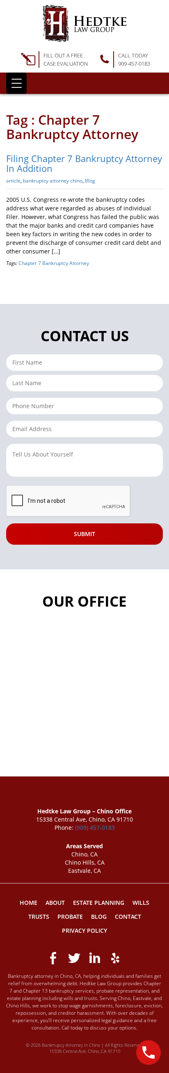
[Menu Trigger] (16, 83)
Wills (140, 902)
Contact (128, 916)
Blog (90, 180)
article (13, 180)
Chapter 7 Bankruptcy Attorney (53, 263)
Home (28, 902)
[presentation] (68, 501)
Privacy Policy (84, 930)
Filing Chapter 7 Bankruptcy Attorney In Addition (84, 163)
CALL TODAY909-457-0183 (134, 59)
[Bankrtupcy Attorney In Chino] (85, 23)
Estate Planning (98, 902)
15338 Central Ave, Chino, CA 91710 (84, 1051)
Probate (70, 916)
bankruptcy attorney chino (52, 180)
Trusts (38, 916)
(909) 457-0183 (95, 827)
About (55, 902)
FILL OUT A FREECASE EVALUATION (65, 59)
